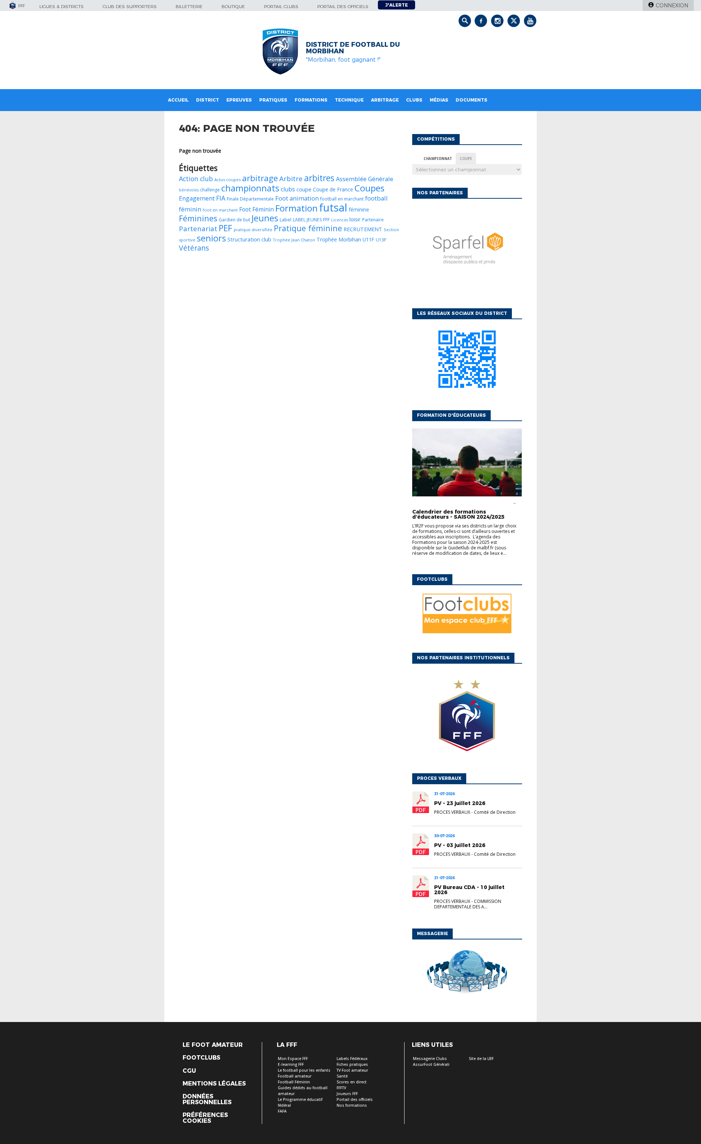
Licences (339, 219)
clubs (288, 189)
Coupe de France (333, 189)
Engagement (197, 198)
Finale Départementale (250, 199)
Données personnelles (207, 1099)
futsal (333, 207)
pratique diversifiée (253, 229)
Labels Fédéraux (352, 1058)
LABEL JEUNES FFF (311, 220)
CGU (189, 1071)
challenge (210, 190)
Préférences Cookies (205, 1118)
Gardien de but (234, 220)
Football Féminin (294, 1082)
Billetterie (189, 6)
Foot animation (297, 198)
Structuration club (249, 239)
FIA (220, 198)
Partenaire (373, 220)
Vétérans (194, 248)
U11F (368, 239)
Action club (196, 178)
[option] (467, 251)
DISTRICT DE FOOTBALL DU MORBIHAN (353, 48)
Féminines (198, 218)
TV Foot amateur (352, 1070)
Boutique (233, 6)
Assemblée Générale (364, 179)
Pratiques (273, 100)
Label (285, 219)
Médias (439, 100)
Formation (296, 208)
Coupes (369, 188)
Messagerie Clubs (430, 1058)
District (207, 100)
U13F (381, 240)
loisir (355, 219)
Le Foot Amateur (213, 1045)
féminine (359, 209)
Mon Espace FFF (293, 1058)
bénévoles (189, 189)
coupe (303, 189)
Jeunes (265, 218)
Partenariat (198, 228)
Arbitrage (385, 100)
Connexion (672, 5)
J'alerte (396, 5)
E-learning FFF (291, 1064)
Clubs (414, 100)
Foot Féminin (256, 209)
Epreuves (239, 100)
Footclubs (201, 1058)
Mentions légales (214, 1084)
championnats (250, 188)
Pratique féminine (308, 228)
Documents (471, 100)
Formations (311, 100)
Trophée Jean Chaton (294, 240)
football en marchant (342, 199)
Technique (349, 100)
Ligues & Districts (61, 6)
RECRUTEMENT (363, 229)
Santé (342, 1076)
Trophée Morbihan (339, 239)
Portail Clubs (281, 6)
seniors (211, 238)
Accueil (178, 100)
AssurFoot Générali (431, 1064)
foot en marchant (220, 210)
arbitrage (260, 178)
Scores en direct (352, 1082)
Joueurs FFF (347, 1093)
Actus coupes (227, 179)
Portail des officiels (342, 6)
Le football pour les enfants (304, 1070)
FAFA (282, 1111)
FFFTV (341, 1088)
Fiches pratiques (352, 1064)
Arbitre (291, 178)
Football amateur (294, 1076)
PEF (225, 228)
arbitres (319, 178)
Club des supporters (130, 6)
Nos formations (352, 1105)
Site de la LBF (481, 1058)
